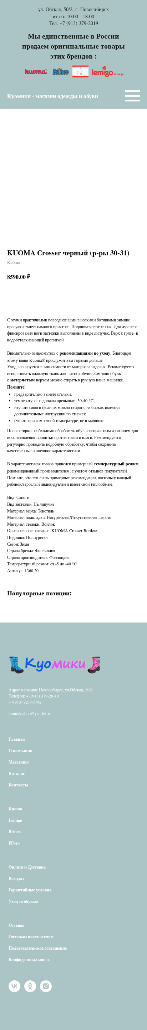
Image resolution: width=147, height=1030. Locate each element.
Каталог (17, 773)
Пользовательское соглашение (38, 948)
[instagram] (46, 990)
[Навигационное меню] (132, 96)
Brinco (15, 832)
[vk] (14, 990)
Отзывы (16, 925)
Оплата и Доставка (27, 867)
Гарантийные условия (30, 890)
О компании (20, 751)
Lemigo (15, 820)
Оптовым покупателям (31, 937)
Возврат (16, 878)
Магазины (19, 762)
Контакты (18, 785)
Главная (17, 739)
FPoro (14, 843)
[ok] (30, 990)
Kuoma (15, 809)
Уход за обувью (23, 901)
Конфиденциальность (29, 959)
